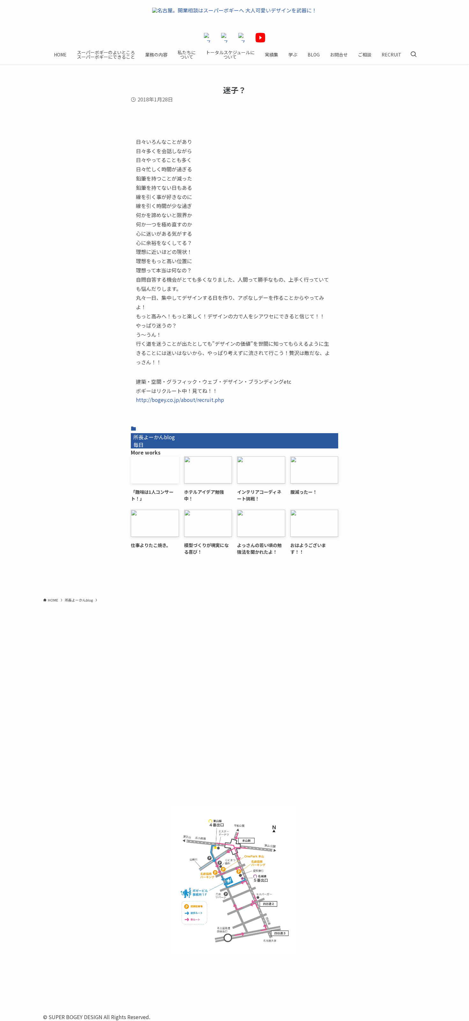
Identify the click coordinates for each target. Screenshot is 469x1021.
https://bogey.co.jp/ (234, 968)
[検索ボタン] (413, 54)
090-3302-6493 (234, 713)
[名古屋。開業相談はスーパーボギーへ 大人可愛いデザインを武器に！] (234, 16)
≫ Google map (234, 762)
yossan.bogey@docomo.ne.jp (234, 722)
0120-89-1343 (214, 656)
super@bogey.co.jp (234, 681)
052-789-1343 (254, 656)
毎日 (138, 444)
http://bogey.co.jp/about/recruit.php (180, 399)
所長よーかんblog (154, 437)
